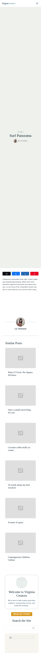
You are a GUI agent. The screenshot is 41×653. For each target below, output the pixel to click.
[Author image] (15, 141)
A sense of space (15, 522)
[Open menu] (37, 3)
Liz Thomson (23, 141)
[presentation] (20, 358)
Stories (20, 132)
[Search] (33, 628)
